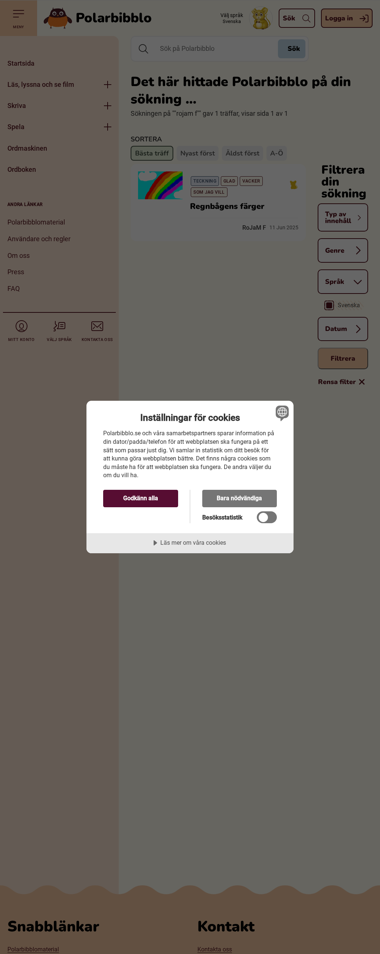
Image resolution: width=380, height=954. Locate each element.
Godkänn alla (140, 498)
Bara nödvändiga (239, 498)
